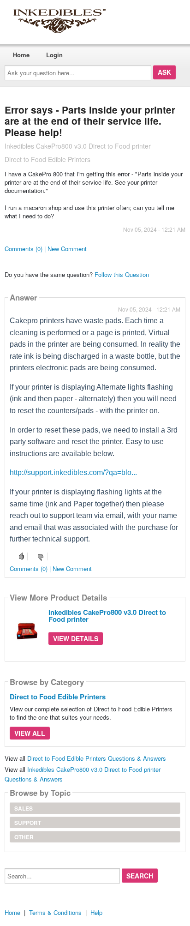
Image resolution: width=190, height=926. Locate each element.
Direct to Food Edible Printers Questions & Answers (96, 758)
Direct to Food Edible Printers (58, 696)
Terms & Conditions (55, 912)
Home (21, 54)
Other (24, 837)
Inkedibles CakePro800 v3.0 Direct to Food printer (107, 615)
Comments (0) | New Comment (46, 248)
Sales (23, 808)
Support (27, 822)
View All (29, 733)
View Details (75, 638)
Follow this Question (122, 274)
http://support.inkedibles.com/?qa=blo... (73, 472)
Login (54, 54)
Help (96, 912)
